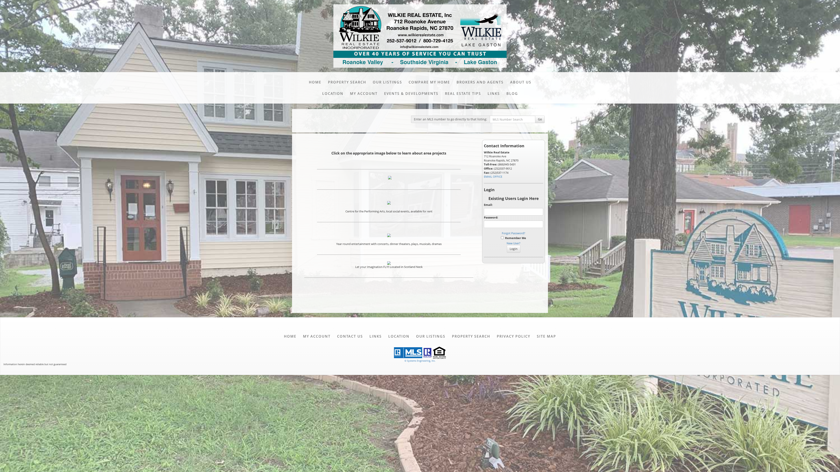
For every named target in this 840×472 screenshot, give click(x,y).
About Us (520, 82)
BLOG (512, 93)
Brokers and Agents (480, 82)
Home (315, 82)
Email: (488, 205)
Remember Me (515, 238)
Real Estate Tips (463, 93)
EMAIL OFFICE (493, 177)
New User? (513, 243)
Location (332, 93)
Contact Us (350, 336)
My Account (364, 93)
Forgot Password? (513, 233)
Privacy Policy (513, 336)
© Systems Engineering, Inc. (420, 360)
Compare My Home (429, 82)
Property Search (347, 82)
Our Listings (387, 82)
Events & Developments (411, 93)
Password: (491, 217)
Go (540, 119)
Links (494, 93)
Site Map (546, 336)
